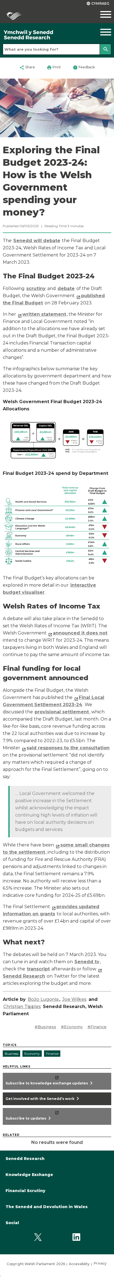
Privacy (100, 1263)
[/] (43, 35)
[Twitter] (38, 1237)
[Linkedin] (76, 1237)
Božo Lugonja (43, 999)
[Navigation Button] (99, 32)
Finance (52, 1053)
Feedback (84, 67)
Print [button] (54, 67)
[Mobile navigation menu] (99, 14)
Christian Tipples (22, 1006)
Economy (32, 1053)
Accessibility (79, 1264)
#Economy (72, 1026)
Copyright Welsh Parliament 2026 (36, 1264)
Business (11, 1053)
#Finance (97, 1026)
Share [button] (27, 67)
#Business (45, 1026)
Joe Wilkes (74, 999)
